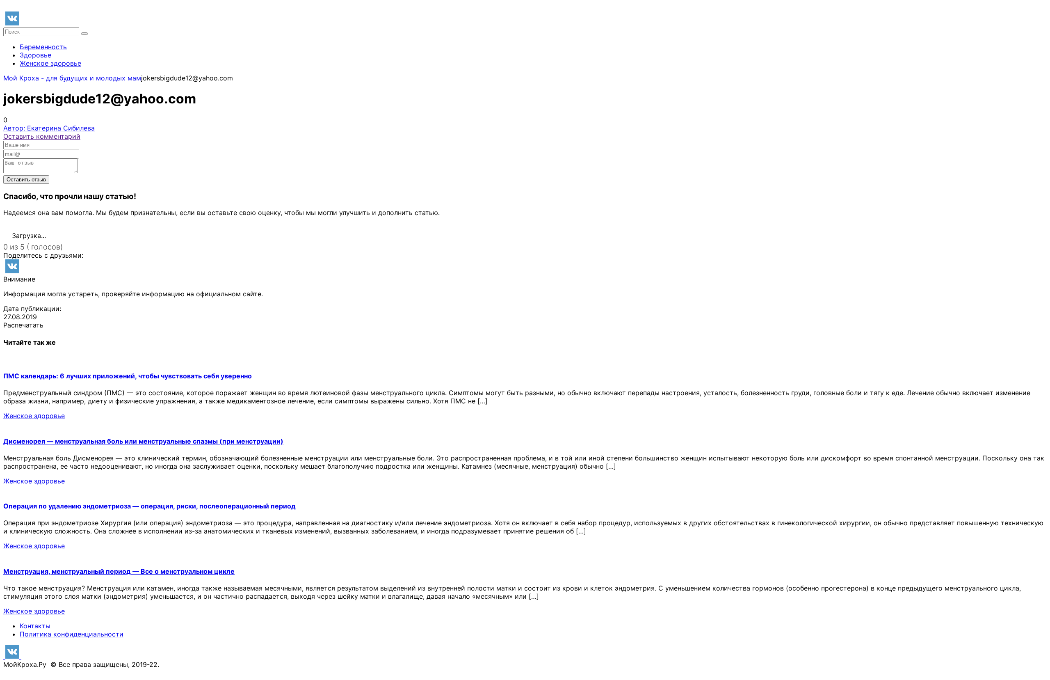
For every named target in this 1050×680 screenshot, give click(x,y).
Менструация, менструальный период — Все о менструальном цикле (119, 571)
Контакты (35, 626)
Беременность (43, 47)
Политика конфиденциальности (71, 634)
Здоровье (35, 55)
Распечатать (23, 325)
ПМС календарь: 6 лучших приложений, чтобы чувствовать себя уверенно (127, 376)
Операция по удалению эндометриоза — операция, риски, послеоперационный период (149, 506)
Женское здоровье (50, 63)
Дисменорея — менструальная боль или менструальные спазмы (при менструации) (143, 441)
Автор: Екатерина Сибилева (49, 128)
